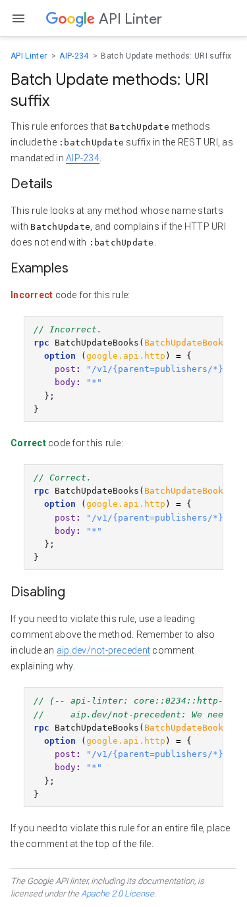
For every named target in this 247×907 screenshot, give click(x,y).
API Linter (30, 56)
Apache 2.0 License (117, 893)
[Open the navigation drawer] (18, 18)
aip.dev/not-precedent (103, 650)
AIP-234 (75, 56)
